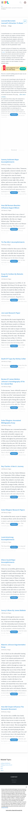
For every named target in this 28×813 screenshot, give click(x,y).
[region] (14, 799)
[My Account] (25, 2)
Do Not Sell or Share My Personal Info (14, 810)
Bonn (2, 768)
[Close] (26, 787)
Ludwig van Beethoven (5, 763)
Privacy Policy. (5, 807)
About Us (13, 780)
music (3, 52)
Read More (14, 192)
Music (2, 766)
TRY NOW (23, 68)
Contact (14, 782)
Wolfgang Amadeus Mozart (6, 765)
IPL (2, 6)
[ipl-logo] (6, 3)
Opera (2, 770)
